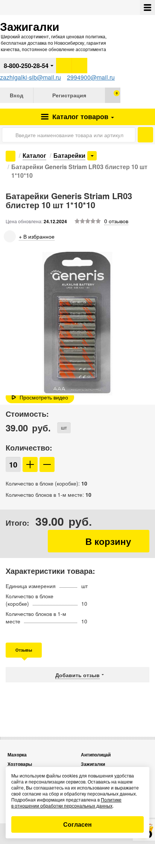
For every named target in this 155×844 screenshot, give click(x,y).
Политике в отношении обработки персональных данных (66, 802)
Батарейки (69, 155)
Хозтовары (20, 764)
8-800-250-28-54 (26, 65)
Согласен (77, 824)
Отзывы (23, 650)
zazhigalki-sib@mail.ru (30, 77)
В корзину (98, 541)
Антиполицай (96, 755)
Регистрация (69, 95)
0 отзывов (116, 221)
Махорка (17, 755)
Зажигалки (93, 764)
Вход (16, 95)
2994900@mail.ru (91, 77)
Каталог (79, 116)
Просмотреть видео (44, 397)
